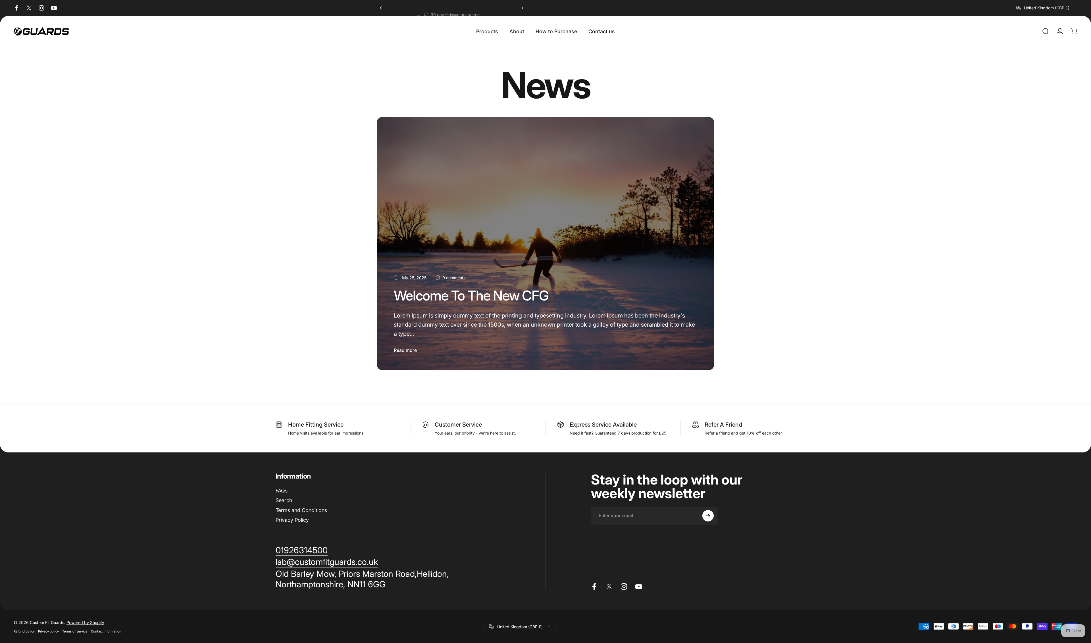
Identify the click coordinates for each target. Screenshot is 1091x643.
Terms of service (75, 631)
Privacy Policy (292, 520)
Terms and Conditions (301, 510)
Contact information (106, 631)
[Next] (521, 8)
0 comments (453, 277)
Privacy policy (48, 631)
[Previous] (382, 8)
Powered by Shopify (85, 622)
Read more (405, 350)
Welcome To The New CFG (471, 295)
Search (284, 500)
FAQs (282, 491)
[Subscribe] (708, 515)
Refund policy (24, 631)
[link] (397, 579)
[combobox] (1046, 8)
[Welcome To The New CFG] (545, 243)
